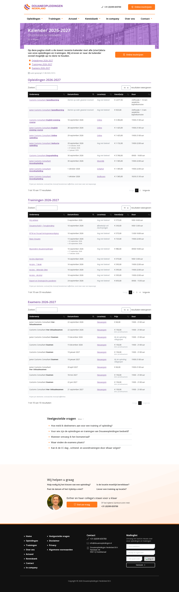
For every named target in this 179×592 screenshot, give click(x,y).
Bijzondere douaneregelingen (41, 249)
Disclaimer (54, 540)
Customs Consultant (44, 100)
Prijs (116, 316)
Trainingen (54, 18)
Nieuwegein (101, 322)
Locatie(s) (101, 94)
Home (29, 536)
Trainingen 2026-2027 (42, 64)
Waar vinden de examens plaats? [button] (68, 442)
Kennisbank (92, 18)
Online (99, 120)
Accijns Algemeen (36, 259)
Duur (134, 94)
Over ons (130, 18)
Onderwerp (34, 94)
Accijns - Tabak (35, 264)
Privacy (52, 545)
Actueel (73, 18)
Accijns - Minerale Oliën (38, 270)
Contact (145, 18)
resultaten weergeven (141, 87)
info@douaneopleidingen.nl (101, 543)
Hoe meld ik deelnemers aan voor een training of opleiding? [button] (82, 425)
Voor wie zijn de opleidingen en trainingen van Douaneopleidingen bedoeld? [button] (90, 431)
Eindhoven (101, 176)
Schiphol (100, 169)
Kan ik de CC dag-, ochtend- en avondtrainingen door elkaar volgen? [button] (86, 448)
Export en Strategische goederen (42, 281)
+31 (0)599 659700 (109, 506)
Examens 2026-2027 (41, 68)
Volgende (146, 190)
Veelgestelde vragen (59, 536)
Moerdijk (100, 161)
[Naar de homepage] (43, 6)
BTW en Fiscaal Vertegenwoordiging (44, 233)
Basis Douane (34, 239)
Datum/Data (73, 94)
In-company (112, 18)
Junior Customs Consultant (46, 110)
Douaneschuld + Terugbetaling (41, 225)
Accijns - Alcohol (35, 275)
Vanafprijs (118, 94)
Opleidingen (34, 18)
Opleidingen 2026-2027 (42, 60)
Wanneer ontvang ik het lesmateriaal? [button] (70, 437)
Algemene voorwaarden (61, 549)
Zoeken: (31, 87)
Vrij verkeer (33, 220)
